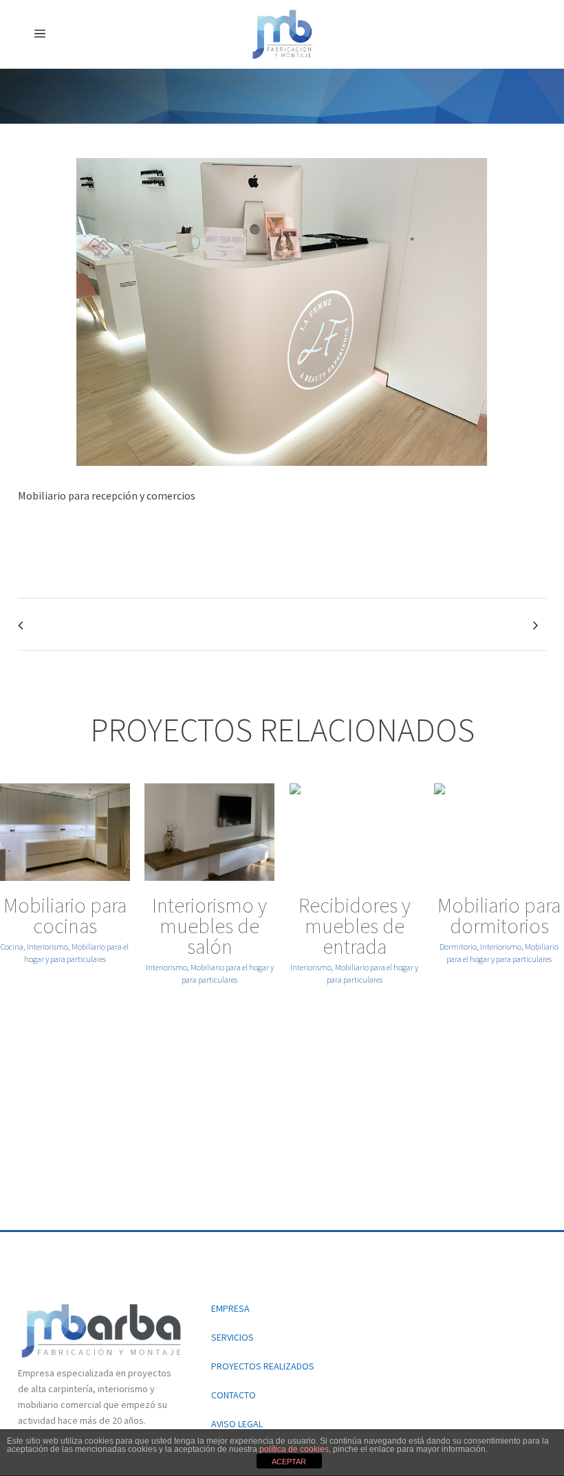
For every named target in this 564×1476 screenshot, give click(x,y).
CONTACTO (233, 1395)
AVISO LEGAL (237, 1424)
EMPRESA (230, 1308)
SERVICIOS (232, 1337)
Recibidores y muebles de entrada (355, 925)
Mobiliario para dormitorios (499, 915)
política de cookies (294, 1449)
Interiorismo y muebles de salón (209, 925)
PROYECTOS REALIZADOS (262, 1366)
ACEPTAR (289, 1461)
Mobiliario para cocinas (65, 915)
